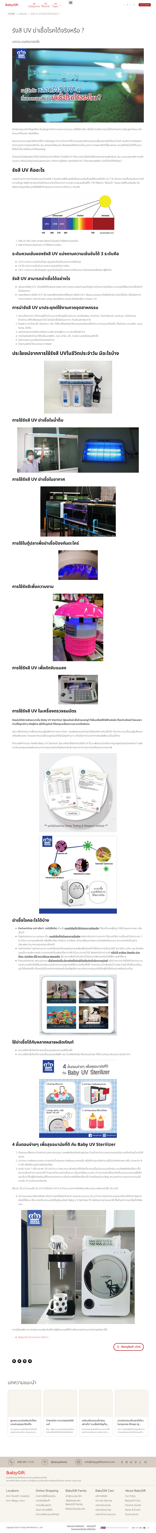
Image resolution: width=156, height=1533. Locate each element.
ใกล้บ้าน (44, 1337)
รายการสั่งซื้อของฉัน (45, 1496)
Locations (12, 1491)
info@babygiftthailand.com (100, 1462)
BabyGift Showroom (29, 1337)
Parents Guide (133, 1505)
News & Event (132, 1510)
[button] (70, 2)
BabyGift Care (104, 1491)
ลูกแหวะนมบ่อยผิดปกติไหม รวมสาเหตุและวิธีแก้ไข (23, 1422)
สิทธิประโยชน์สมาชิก (75, 1509)
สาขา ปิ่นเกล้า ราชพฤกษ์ (17, 1496)
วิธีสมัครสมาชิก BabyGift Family (74, 1502)
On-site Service (103, 1500)
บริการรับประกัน (103, 1505)
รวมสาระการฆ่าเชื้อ (31, 41)
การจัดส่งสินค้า (43, 1500)
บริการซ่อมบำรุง (103, 1510)
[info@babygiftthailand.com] (78, 1462)
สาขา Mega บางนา (15, 1500)
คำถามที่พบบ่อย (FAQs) (47, 1514)
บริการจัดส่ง (101, 1496)
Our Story (130, 1496)
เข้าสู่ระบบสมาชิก (74, 1496)
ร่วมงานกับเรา (132, 1514)
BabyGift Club (132, 1500)
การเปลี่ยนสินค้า (43, 1505)
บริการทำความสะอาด (105, 1514)
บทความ (16, 41)
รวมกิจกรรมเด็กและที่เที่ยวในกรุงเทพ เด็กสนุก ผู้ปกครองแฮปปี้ (130, 1424)
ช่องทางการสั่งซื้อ (44, 1510)
